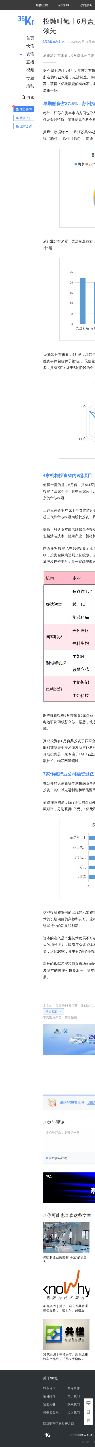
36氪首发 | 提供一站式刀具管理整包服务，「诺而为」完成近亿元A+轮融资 (65, 1307)
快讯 (30, 46)
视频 (30, 69)
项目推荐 (52, 1011)
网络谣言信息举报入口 (58, 1423)
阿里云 (82, 1435)
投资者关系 (51, 1412)
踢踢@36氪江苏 (54, 41)
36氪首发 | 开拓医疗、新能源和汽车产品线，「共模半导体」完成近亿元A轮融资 (65, 1356)
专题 (30, 77)
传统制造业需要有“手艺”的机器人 (65, 1259)
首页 (30, 38)
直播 (30, 61)
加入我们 (73, 1412)
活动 (30, 85)
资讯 (30, 54)
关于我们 (73, 1396)
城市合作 (49, 1388)
